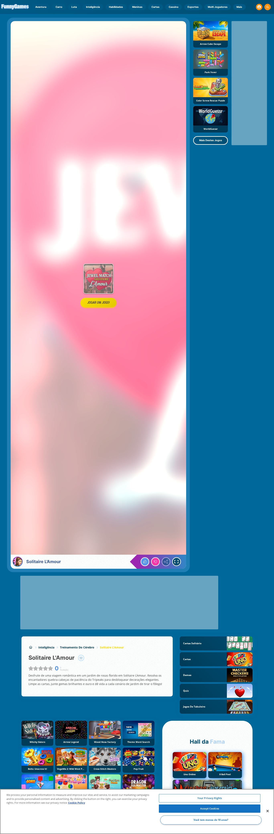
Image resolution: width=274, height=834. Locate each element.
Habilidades (116, 6)
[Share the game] (166, 561)
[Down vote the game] (155, 561)
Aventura (40, 6)
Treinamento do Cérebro (77, 647)
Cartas (155, 6)
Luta (74, 6)
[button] (259, 7)
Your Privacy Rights (209, 798)
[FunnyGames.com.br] (30, 647)
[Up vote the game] (145, 561)
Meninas (137, 6)
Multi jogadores (217, 6)
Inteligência (93, 6)
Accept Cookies (209, 808)
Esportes (193, 6)
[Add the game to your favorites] (81, 658)
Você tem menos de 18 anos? (211, 820)
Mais (239, 6)
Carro (59, 6)
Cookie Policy (76, 802)
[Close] (267, 811)
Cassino (174, 6)
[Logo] (15, 7)
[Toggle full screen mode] (176, 561)
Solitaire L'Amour (112, 647)
